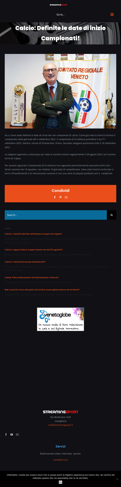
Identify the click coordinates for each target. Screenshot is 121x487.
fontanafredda (65, 266)
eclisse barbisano (29, 254)
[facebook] (6, 434)
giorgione (63, 254)
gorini (61, 238)
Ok (60, 482)
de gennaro (26, 282)
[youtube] (11, 434)
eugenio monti (39, 294)
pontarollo (70, 238)
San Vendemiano (77, 254)
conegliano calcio (29, 238)
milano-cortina (79, 294)
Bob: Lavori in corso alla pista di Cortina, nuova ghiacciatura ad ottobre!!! (42, 289)
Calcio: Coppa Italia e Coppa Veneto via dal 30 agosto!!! (34, 249)
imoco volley (43, 282)
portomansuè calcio (85, 238)
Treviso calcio (23, 242)
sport (13, 242)
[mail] (17, 434)
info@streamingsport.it (60, 424)
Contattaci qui (60, 459)
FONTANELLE (79, 266)
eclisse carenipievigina (47, 238)
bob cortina (26, 294)
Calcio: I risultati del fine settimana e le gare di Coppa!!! (33, 234)
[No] (117, 479)
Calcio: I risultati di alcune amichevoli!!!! (25, 261)
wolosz (69, 282)
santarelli (54, 282)
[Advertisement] (60, 368)
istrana (90, 266)
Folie (34, 282)
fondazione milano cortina (59, 294)
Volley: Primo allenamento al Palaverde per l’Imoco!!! (32, 277)
